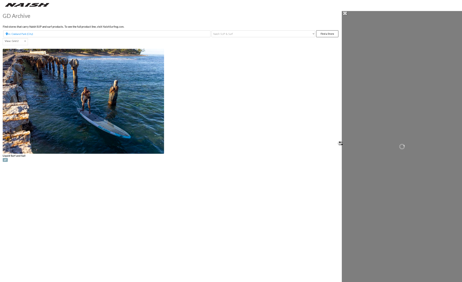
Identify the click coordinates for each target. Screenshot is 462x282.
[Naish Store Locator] (27, 4)
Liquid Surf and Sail (14, 155)
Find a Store (329, 33)
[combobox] (15, 41)
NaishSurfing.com (113, 26)
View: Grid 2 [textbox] (12, 40)
